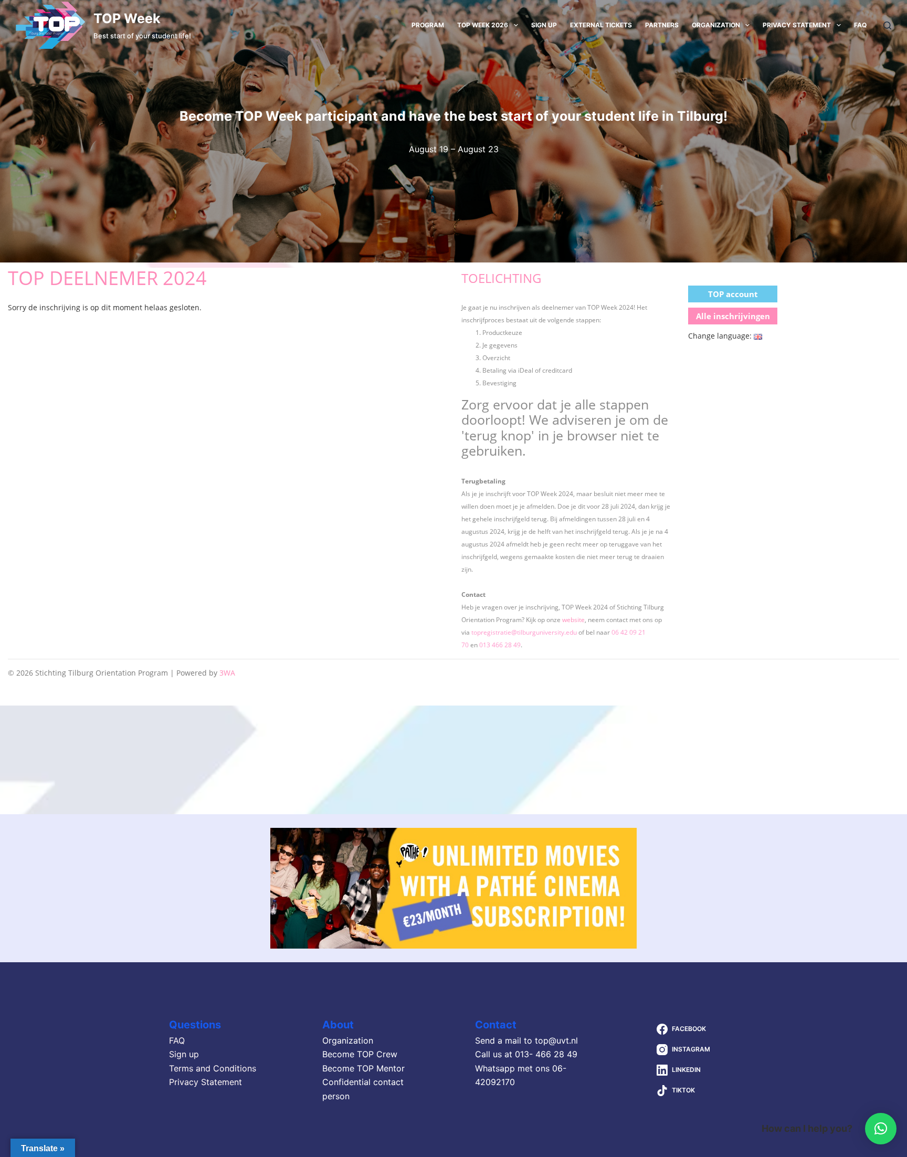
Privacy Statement (797, 25)
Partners (662, 25)
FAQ (860, 25)
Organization (716, 25)
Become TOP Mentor (363, 1068)
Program (428, 25)
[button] (881, 1128)
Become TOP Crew (359, 1054)
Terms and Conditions (212, 1068)
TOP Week (127, 18)
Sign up (544, 25)
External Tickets (601, 25)
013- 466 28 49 (546, 1054)
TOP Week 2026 (482, 25)
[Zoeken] (887, 25)
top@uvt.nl (556, 1040)
